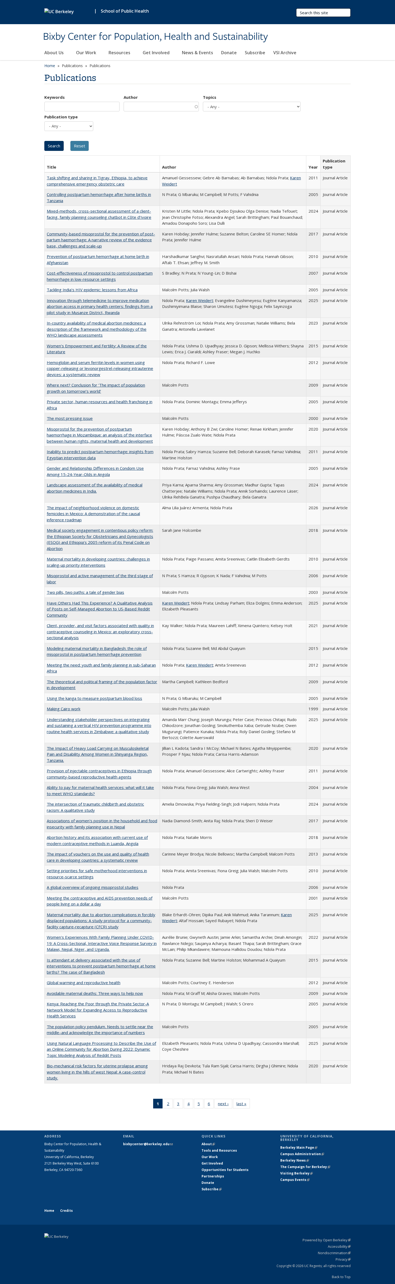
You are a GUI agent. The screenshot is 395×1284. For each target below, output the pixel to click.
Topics (209, 97)
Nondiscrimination (334, 1252)
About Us (54, 53)
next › (225, 1105)
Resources (120, 53)
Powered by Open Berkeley (327, 1240)
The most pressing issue (70, 418)
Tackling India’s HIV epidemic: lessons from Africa (92, 289)
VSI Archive (284, 53)
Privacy (343, 1259)
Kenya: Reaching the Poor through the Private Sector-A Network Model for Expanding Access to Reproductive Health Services (98, 1010)
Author (131, 97)
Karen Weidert (199, 300)
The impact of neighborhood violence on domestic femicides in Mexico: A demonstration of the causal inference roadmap (93, 513)
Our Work (86, 53)
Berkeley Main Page (298, 1147)
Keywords (54, 97)
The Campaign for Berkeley (305, 1167)
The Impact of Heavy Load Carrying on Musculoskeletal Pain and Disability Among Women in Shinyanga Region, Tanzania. (98, 754)
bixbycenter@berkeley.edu (148, 1144)
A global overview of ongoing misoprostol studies (92, 887)
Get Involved (157, 53)
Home (49, 65)
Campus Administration (302, 1154)
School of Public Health (125, 11)
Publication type (61, 116)
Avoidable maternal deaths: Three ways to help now (95, 993)
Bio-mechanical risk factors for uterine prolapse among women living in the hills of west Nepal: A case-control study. (97, 1072)
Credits (66, 1210)
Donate (229, 53)
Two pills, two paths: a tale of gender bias (85, 592)
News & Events (197, 53)
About (208, 1144)
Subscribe (255, 53)
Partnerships (213, 1176)
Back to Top (341, 1276)
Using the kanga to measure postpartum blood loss (94, 698)
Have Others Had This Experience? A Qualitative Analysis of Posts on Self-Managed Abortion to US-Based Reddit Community (100, 609)
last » (243, 1105)
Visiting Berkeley (296, 1173)
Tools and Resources (219, 1150)
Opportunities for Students (225, 1169)
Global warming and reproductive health (83, 982)
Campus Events (295, 1179)
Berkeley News (294, 1160)
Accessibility (339, 1246)
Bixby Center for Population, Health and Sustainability (155, 36)
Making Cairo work (63, 708)
